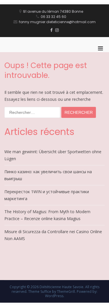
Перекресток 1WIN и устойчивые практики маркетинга (46, 195)
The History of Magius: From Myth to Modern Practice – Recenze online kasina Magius (47, 215)
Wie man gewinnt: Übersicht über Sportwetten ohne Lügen (52, 155)
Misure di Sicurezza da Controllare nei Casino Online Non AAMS (53, 235)
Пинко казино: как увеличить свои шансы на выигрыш (48, 175)
